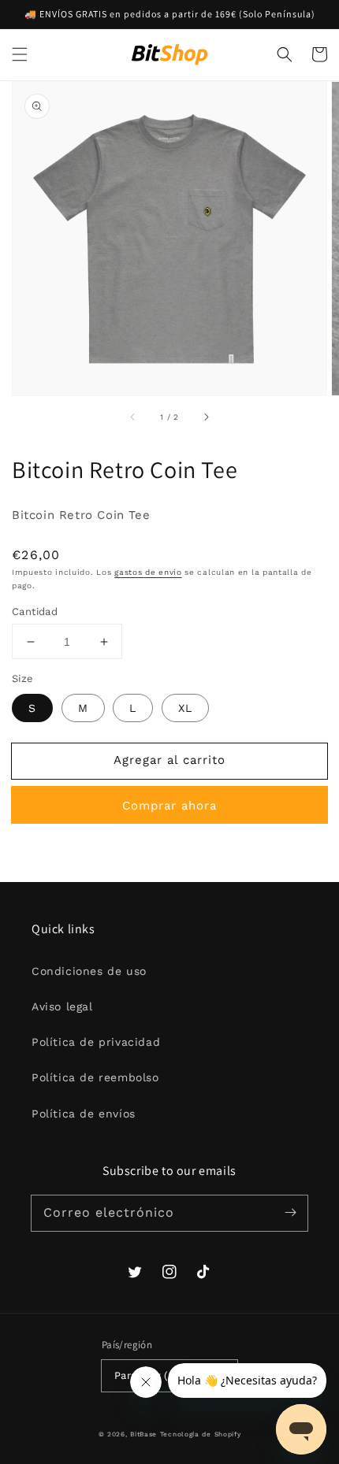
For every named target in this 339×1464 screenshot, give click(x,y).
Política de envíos (84, 1113)
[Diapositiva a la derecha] (205, 417)
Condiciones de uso (89, 971)
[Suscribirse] (290, 1212)
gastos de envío (148, 572)
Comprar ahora (169, 806)
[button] (19, 54)
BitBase (143, 1434)
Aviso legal (62, 1006)
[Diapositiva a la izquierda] (133, 417)
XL (185, 708)
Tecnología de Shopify (200, 1434)
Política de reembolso (95, 1077)
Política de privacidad (96, 1042)
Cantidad (35, 611)
